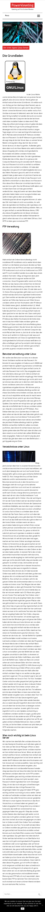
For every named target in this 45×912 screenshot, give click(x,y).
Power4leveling (22, 5)
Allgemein (7, 25)
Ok (22, 908)
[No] (42, 905)
